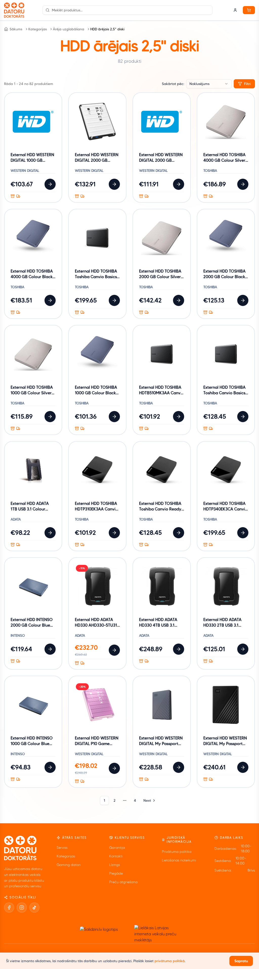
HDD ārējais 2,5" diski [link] (107, 29)
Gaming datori (69, 865)
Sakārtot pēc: (173, 83)
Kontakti (116, 856)
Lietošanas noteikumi (179, 860)
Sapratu (241, 961)
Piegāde (116, 873)
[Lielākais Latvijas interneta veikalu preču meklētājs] (157, 934)
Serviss (62, 848)
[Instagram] (22, 907)
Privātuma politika (176, 852)
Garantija (117, 848)
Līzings (114, 865)
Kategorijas (37, 29)
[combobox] (209, 83)
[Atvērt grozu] (249, 10)
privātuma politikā (170, 961)
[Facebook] (9, 907)
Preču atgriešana (123, 882)
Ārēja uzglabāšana (68, 29)
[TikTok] (34, 907)
